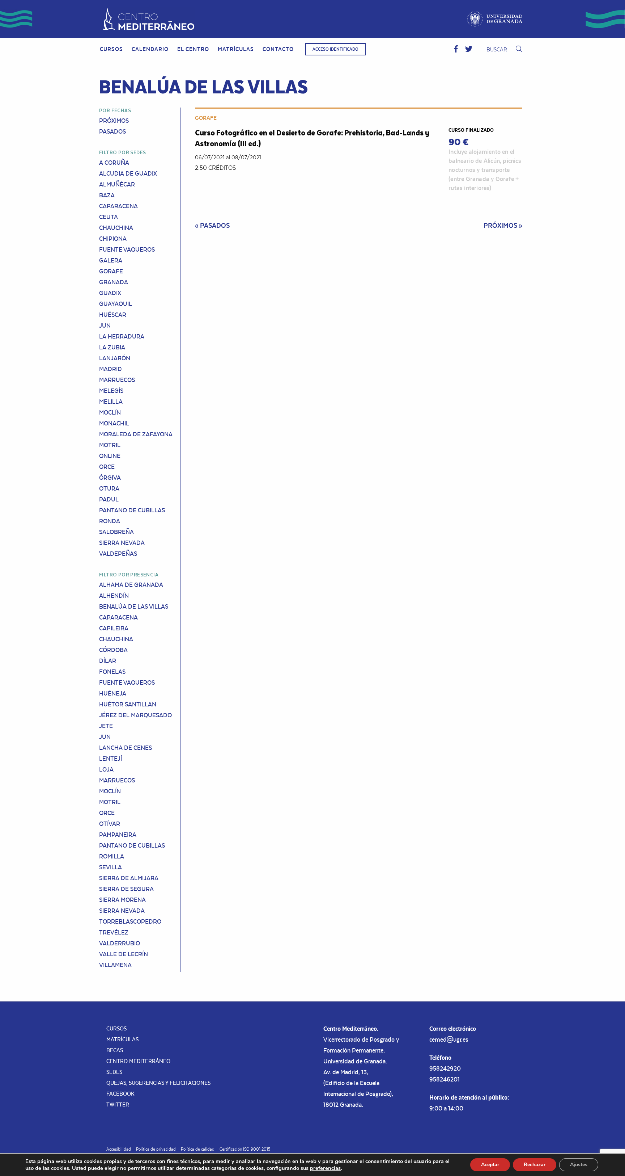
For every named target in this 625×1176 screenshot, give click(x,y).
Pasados (112, 131)
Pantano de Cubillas (132, 510)
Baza (107, 195)
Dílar (107, 660)
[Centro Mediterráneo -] (148, 19)
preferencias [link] (325, 1168)
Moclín (110, 412)
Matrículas (236, 49)
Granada (113, 282)
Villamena (115, 965)
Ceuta (108, 216)
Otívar (109, 823)
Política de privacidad (156, 1149)
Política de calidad (197, 1149)
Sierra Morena (122, 899)
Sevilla (110, 867)
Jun (105, 325)
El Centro (193, 49)
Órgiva (110, 477)
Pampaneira (117, 834)
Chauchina (116, 227)
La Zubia (112, 347)
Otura (109, 488)
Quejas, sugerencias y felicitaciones (158, 1082)
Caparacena (118, 206)
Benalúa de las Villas (133, 606)
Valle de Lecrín (123, 954)
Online (109, 455)
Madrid (110, 369)
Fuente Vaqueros (127, 249)
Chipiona (113, 238)
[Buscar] (519, 49)
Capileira (113, 628)
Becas (114, 1050)
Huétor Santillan (127, 704)
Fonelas (112, 671)
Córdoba (113, 650)
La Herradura (121, 336)
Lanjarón (114, 358)
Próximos (114, 120)
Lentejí (110, 758)
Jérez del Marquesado (135, 715)
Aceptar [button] (490, 1164)
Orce (107, 466)
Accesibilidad (118, 1149)
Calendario (150, 49)
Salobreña (116, 532)
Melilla (111, 401)
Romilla (111, 856)
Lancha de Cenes (125, 747)
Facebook (120, 1093)
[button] (456, 49)
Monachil (114, 423)
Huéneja (112, 693)
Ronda (109, 521)
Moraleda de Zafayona (136, 434)
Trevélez (113, 932)
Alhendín (114, 595)
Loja (106, 769)
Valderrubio (119, 943)
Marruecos (117, 379)
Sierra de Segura (126, 888)
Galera (110, 260)
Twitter (117, 1104)
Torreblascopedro (130, 921)
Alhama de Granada (131, 584)
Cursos (111, 49)
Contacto (278, 49)
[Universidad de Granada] (495, 19)
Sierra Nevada (122, 542)
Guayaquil (115, 303)
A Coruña (114, 162)
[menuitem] (111, 49)
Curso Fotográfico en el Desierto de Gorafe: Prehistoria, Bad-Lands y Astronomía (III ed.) (312, 138)
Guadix (110, 293)
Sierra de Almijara (128, 878)
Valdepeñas (118, 553)
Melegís (111, 390)
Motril (109, 445)
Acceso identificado (335, 49)
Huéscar (112, 314)
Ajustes (578, 1164)
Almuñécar (117, 184)
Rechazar (534, 1164)
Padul (109, 499)
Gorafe (111, 271)
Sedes (114, 1071)
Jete (106, 726)
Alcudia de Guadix (128, 173)
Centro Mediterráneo (138, 1061)
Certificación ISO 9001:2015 (245, 1149)
